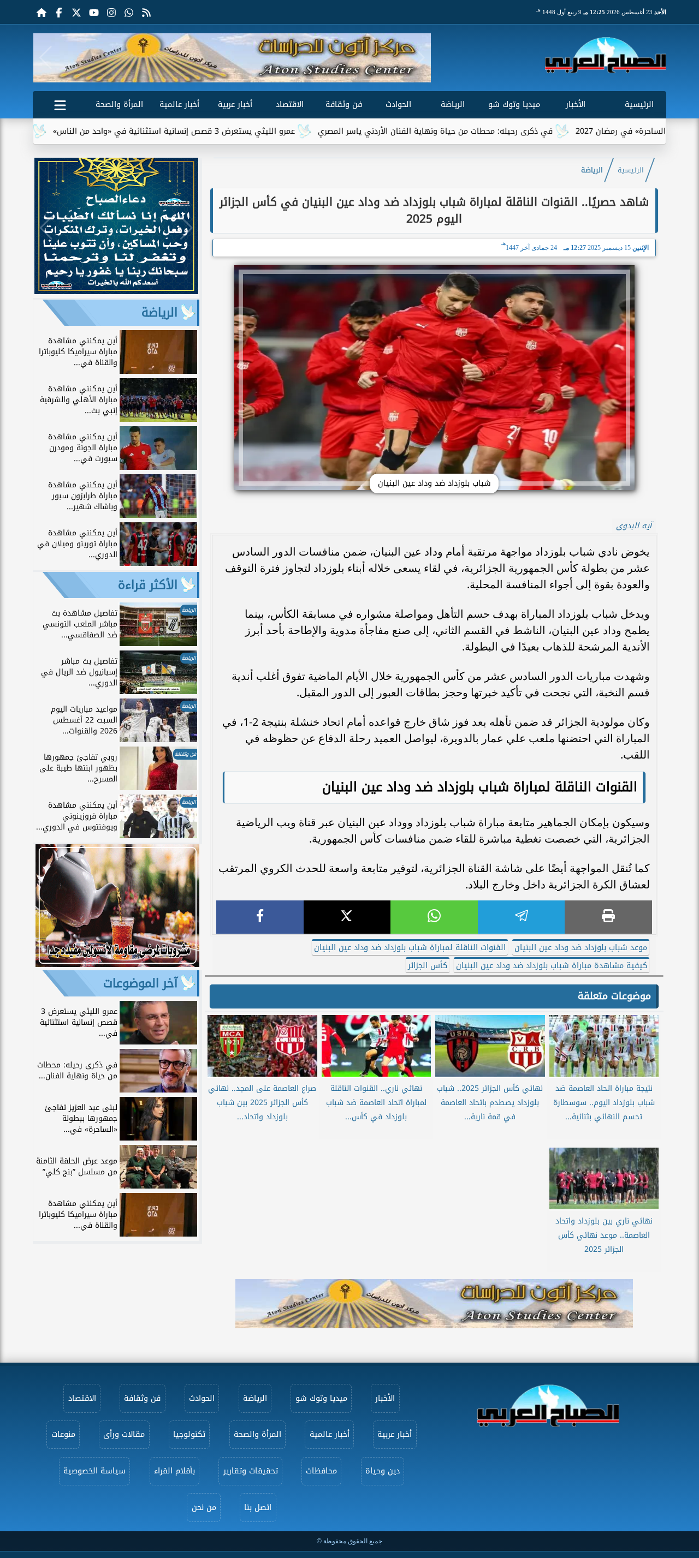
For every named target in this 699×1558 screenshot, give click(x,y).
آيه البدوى (633, 525)
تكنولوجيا (189, 1434)
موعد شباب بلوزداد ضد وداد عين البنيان (580, 947)
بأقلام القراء (174, 1471)
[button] (45, 58)
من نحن (204, 1507)
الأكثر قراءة (147, 585)
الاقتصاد (290, 104)
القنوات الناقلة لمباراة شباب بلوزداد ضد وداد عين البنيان (410, 947)
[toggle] (60, 103)
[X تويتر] (76, 12)
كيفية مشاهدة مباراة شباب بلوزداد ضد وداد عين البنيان (551, 965)
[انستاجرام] (111, 12)
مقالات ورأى (124, 1434)
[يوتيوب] (94, 12)
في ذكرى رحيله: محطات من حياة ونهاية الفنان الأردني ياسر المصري (486, 131)
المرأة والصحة (119, 104)
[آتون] (232, 57)
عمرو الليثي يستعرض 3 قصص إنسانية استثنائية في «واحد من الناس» (225, 131)
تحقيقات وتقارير (250, 1471)
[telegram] (521, 917)
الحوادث (398, 104)
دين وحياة (382, 1471)
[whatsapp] (434, 917)
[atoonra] (434, 1303)
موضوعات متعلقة (614, 996)
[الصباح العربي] (605, 55)
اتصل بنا (257, 1507)
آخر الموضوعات (140, 983)
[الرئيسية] (41, 12)
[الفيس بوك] (59, 12)
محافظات (321, 1471)
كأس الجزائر (427, 965)
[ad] (116, 291)
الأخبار (575, 104)
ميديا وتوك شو (514, 104)
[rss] (146, 12)
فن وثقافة (343, 104)
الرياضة (453, 104)
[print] (608, 917)
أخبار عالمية (179, 104)
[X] (347, 917)
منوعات (63, 1434)
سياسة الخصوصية (94, 1471)
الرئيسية (639, 104)
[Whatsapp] (129, 12)
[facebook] (260, 917)
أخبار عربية (235, 104)
